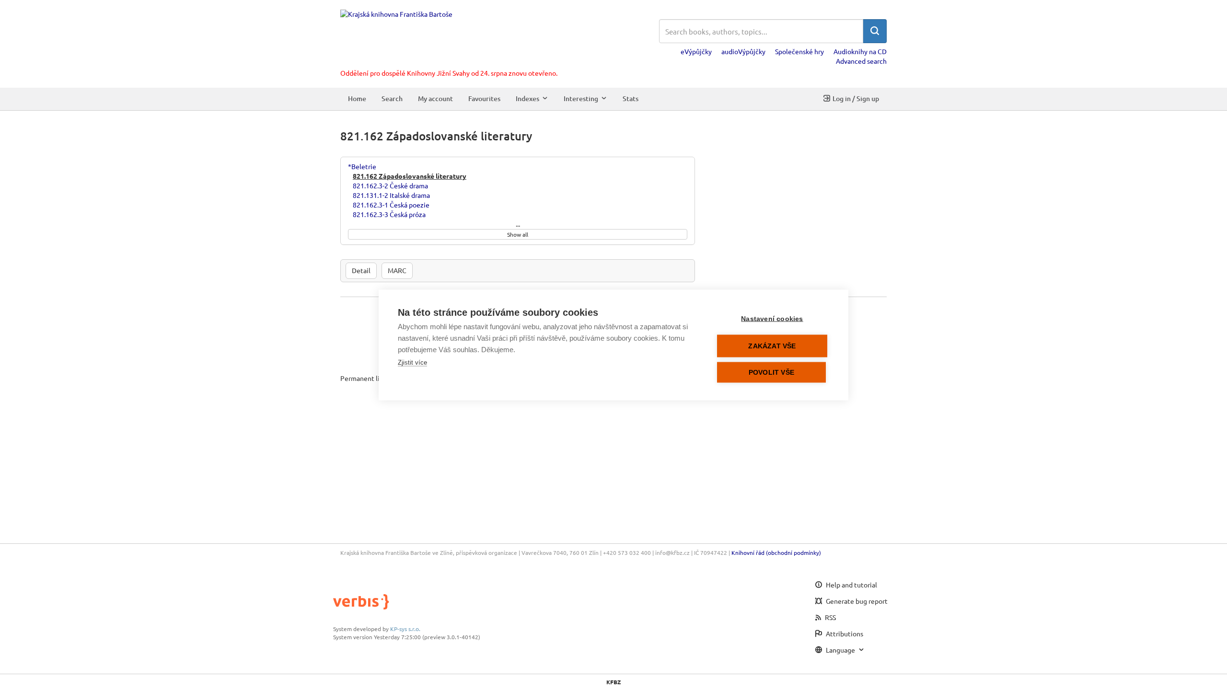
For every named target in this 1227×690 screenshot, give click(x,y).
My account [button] (435, 98)
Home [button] (357, 98)
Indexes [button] (527, 98)
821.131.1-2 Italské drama (391, 195)
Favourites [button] (484, 98)
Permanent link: (364, 378)
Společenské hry (799, 51)
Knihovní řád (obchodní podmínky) (776, 552)
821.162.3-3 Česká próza (389, 214)
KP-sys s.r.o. (405, 628)
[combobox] (761, 31)
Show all (517, 234)
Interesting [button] (581, 98)
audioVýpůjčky (743, 51)
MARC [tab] (397, 270)
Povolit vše (771, 372)
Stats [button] (630, 98)
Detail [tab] (361, 270)
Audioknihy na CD (860, 51)
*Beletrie (362, 166)
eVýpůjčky (696, 51)
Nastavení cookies (772, 318)
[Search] (875, 31)
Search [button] (392, 98)
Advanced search (861, 61)
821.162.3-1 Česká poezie (391, 204)
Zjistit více (412, 362)
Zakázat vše (772, 346)
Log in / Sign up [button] (856, 98)
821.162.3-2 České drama (390, 185)
